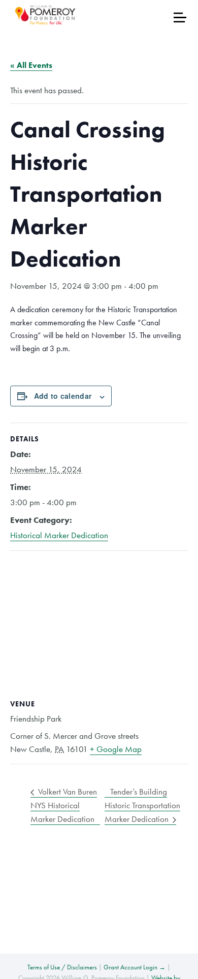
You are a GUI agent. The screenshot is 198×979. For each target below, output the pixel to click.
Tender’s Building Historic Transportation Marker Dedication (142, 805)
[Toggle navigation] (180, 17)
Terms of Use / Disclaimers (62, 967)
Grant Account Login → (135, 967)
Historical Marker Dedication (59, 535)
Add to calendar (62, 396)
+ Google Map (116, 749)
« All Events (31, 65)
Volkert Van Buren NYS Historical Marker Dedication (63, 805)
